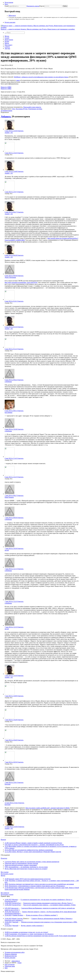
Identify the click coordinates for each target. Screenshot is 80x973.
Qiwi (13, 109)
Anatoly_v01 (9, 132)
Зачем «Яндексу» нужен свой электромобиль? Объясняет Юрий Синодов (33, 851)
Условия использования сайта (14, 952)
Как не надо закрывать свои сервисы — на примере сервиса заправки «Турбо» (49, 905)
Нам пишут (8, 45)
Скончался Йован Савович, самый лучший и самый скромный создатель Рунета (33, 843)
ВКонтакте (12, 15)
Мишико (15, 899)
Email (6, 6)
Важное (3, 839)
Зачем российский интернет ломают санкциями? (21, 865)
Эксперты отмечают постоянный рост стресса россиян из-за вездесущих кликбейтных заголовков (41, 884)
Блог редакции (10, 964)
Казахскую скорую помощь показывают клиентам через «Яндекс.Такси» (47, 903)
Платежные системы (35, 109)
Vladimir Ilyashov (17, 915)
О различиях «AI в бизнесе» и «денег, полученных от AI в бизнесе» (29, 934)
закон (18, 80)
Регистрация (9, 2)
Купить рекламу (10, 22)
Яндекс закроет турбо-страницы (31, 925)
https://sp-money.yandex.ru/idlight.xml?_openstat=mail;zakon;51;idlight (47, 808)
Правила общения (11, 954)
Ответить (20, 131)
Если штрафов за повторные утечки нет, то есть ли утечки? (26, 932)
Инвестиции (9, 39)
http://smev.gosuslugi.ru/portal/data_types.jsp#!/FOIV (21, 282)
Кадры (7, 41)
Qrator (19, 963)
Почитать (4, 858)
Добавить (6, 116)
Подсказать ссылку (7, 874)
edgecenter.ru (16, 961)
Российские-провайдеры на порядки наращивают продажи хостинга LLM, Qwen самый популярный (40, 936)
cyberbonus (8, 381)
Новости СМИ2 (6, 87)
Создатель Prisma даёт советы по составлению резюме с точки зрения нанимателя (32, 861)
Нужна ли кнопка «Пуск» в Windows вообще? (41, 915)
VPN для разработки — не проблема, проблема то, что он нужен (26, 867)
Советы (7, 46)
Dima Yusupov (9, 497)
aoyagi (7, 550)
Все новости (5, 893)
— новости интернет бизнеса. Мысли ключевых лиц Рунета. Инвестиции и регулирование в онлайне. (38, 29)
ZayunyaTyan (16, 903)
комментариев (6, 110)
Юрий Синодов (17, 918)
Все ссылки (4, 872)
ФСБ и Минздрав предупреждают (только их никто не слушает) (26, 869)
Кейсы (7, 43)
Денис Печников (10, 277)
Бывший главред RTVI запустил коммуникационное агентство (30, 879)
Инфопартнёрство (11, 956)
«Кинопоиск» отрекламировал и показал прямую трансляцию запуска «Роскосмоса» (37, 886)
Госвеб (7, 38)
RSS (6, 968)
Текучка (7, 48)
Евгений (7, 784)
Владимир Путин (22, 109)
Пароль (35, 6)
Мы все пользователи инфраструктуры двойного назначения (29, 850)
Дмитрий (15, 922)
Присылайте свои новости (32, 107)
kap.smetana (8, 412)
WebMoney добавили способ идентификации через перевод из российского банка (41, 77)
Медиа (7, 36)
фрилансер (14, 908)
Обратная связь (10, 966)
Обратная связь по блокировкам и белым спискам (21, 863)
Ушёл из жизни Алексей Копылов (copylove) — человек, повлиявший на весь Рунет (34, 844)
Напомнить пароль (33, 6)
